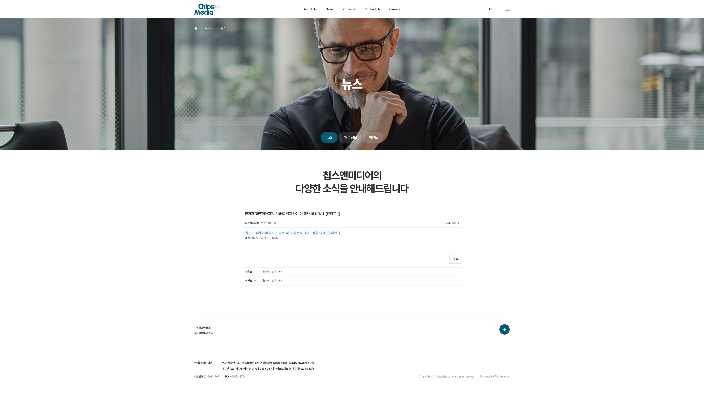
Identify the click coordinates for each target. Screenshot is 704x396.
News (329, 9)
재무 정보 (350, 137)
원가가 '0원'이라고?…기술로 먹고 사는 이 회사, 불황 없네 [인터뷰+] (292, 233)
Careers (394, 9)
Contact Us (372, 9)
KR (490, 9)
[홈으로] (207, 6)
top (504, 329)
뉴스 (329, 137)
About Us (310, 9)
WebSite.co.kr (502, 376)
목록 (455, 259)
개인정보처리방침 (202, 327)
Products (348, 9)
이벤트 (373, 137)
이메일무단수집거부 (203, 333)
